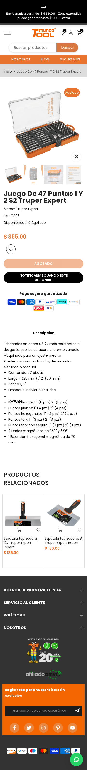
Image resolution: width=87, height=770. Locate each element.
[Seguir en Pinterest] (58, 728)
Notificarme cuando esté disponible (44, 277)
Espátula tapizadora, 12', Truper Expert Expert (21, 542)
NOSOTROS (20, 59)
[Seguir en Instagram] (43, 728)
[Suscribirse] (77, 711)
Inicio (8, 71)
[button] (76, 759)
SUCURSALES (70, 59)
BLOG (45, 59)
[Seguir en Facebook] (14, 728)
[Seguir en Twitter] (29, 728)
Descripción (43, 333)
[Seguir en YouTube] (72, 728)
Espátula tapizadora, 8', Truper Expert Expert (64, 540)
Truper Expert (27, 209)
